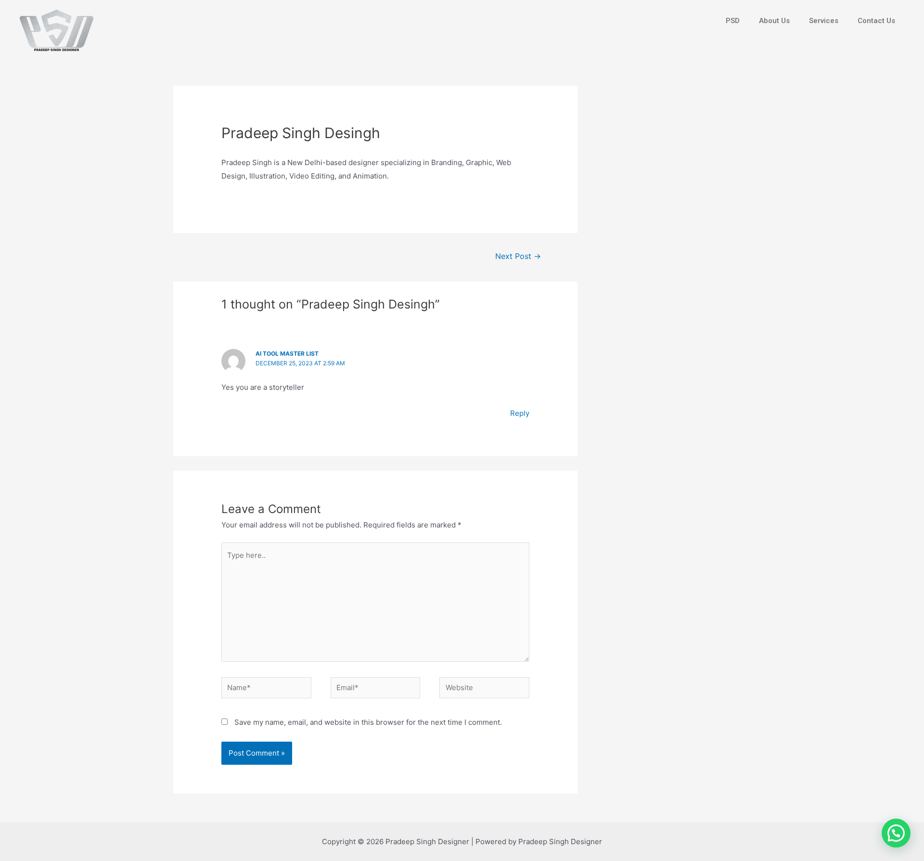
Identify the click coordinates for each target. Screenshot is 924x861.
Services (823, 20)
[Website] (484, 689)
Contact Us (876, 20)
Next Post (518, 256)
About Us (774, 20)
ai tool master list (287, 353)
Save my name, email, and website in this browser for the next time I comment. (368, 722)
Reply (519, 413)
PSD (733, 20)
